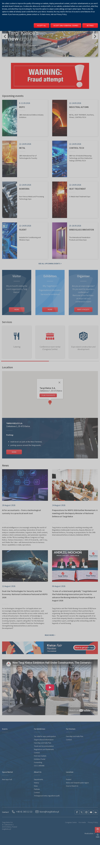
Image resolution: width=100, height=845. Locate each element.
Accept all (41, 25)
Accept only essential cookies (66, 25)
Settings (90, 25)
